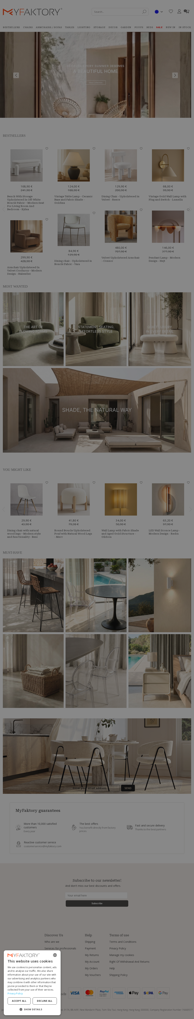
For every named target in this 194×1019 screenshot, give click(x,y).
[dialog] (32, 982)
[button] (32, 1009)
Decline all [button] (44, 1000)
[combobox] (55, 955)
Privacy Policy (15, 993)
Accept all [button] (19, 1000)
